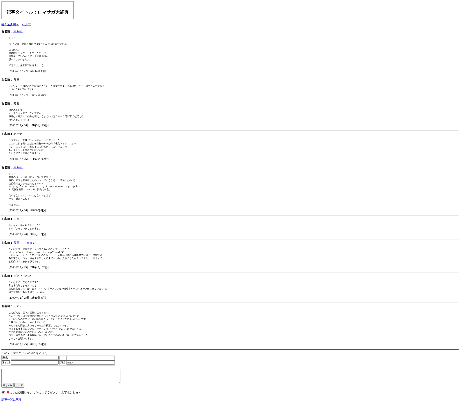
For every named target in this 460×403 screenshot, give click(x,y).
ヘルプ (26, 24)
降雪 (16, 242)
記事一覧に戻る (11, 399)
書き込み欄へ (10, 24)
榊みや (18, 31)
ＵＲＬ (30, 242)
